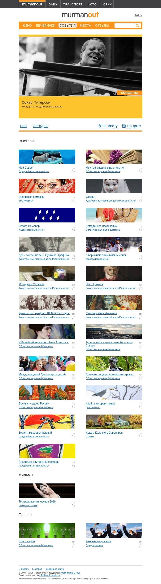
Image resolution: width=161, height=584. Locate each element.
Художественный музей (31, 230)
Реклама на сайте (54, 569)
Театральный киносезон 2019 (37, 501)
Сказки (90, 196)
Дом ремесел (93, 407)
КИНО (27, 25)
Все (23, 126)
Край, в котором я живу (101, 403)
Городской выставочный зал (34, 171)
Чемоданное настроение (101, 225)
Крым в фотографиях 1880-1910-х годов (44, 313)
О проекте (24, 569)
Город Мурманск (94, 545)
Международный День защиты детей (42, 374)
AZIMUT (90, 436)
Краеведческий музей (97, 259)
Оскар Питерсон (36, 102)
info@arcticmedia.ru (49, 575)
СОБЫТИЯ (68, 25)
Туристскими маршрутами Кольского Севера (109, 344)
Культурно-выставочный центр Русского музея (111, 200)
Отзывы (102, 25)
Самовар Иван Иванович (101, 313)
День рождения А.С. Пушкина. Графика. (44, 255)
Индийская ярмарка (31, 196)
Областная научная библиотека (103, 171)
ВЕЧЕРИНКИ (45, 25)
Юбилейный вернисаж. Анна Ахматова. (44, 342)
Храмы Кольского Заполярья (104, 432)
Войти (138, 15)
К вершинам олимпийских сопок (106, 255)
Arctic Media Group (70, 572)
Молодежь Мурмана (31, 284)
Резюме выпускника (98, 541)
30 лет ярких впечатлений (35, 432)
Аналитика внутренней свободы (39, 461)
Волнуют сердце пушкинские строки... (110, 374)
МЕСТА (85, 25)
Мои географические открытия (105, 167)
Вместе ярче (27, 541)
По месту (110, 126)
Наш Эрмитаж (94, 284)
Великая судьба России (34, 403)
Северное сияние (28, 505)
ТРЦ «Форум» (26, 200)
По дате (134, 126)
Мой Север (25, 167)
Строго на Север (29, 225)
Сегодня (40, 126)
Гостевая (37, 569)
